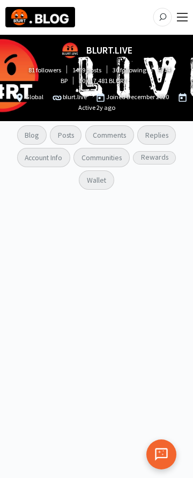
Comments (109, 135)
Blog (32, 135)
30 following (129, 70)
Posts (66, 135)
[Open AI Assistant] (161, 454)
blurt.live (75, 97)
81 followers (44, 70)
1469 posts (86, 70)
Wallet (96, 180)
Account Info (43, 157)
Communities (101, 157)
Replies (156, 135)
